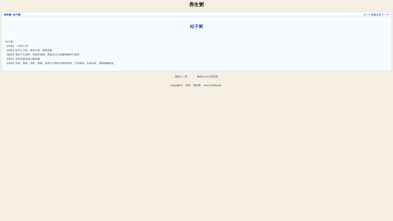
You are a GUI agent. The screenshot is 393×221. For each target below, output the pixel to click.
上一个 (367, 14)
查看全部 (376, 14)
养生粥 (7, 14)
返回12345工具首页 (207, 76)
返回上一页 (181, 76)
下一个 (385, 14)
